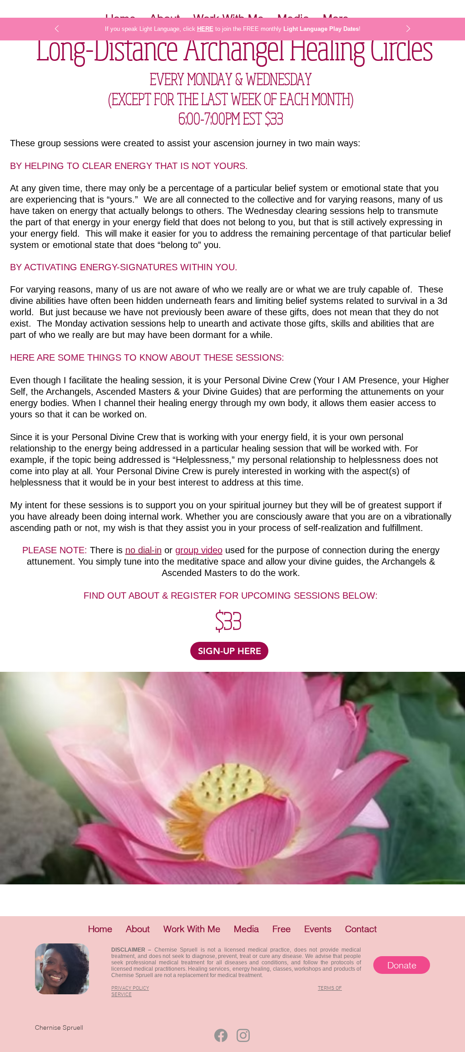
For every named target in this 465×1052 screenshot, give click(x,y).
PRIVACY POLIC (128, 988)
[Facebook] (221, 1035)
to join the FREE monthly (249, 28)
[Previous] (56, 29)
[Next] (408, 29)
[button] (138, 929)
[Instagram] (243, 1035)
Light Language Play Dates (321, 28)
